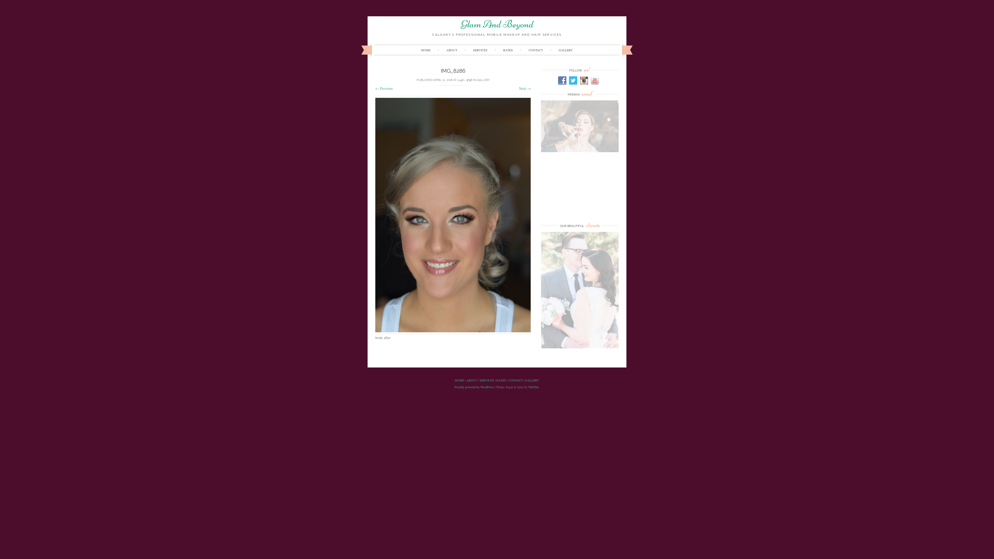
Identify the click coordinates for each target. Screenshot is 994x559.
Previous (384, 88)
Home (425, 50)
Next (525, 88)
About (451, 50)
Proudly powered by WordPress (474, 387)
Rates (508, 50)
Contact (536, 50)
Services (480, 50)
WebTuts (533, 387)
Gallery (566, 50)
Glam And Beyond (497, 24)
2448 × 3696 (464, 80)
